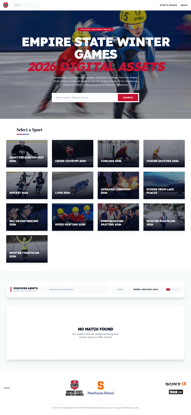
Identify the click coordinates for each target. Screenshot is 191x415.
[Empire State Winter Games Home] (5, 5)
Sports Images (168, 5)
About (184, 5)
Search (128, 97)
